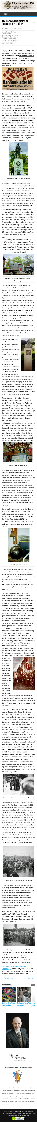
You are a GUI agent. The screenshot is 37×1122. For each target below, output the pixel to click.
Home (5, 1111)
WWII (11, 43)
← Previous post (7, 978)
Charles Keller (8, 28)
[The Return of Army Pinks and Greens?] (24, 994)
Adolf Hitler (7, 32)
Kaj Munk (10, 37)
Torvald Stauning (13, 40)
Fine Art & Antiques (14, 1111)
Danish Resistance (7, 34)
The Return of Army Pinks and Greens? (24, 1004)
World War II (5, 43)
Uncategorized (6, 42)
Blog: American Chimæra (21, 1115)
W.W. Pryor (14, 42)
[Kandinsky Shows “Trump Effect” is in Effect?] (9, 994)
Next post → (31, 978)
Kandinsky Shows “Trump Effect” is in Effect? (8, 1004)
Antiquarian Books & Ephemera (18, 1113)
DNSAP (11, 35)
